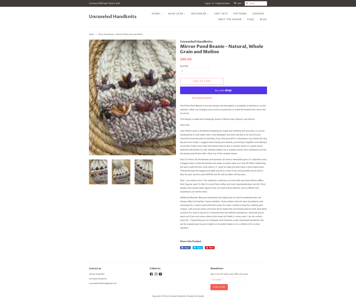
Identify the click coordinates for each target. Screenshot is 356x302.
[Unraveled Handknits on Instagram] (155, 274)
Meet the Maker (230, 19)
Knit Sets (221, 13)
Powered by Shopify (195, 296)
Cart (239, 3)
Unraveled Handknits (113, 16)
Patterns (240, 13)
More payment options (202, 97)
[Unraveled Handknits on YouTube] (160, 274)
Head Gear (176, 13)
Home (156, 13)
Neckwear (199, 13)
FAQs (250, 19)
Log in (208, 3)
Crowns (258, 13)
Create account (222, 3)
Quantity (184, 65)
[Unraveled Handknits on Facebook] (151, 274)
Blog (263, 19)
